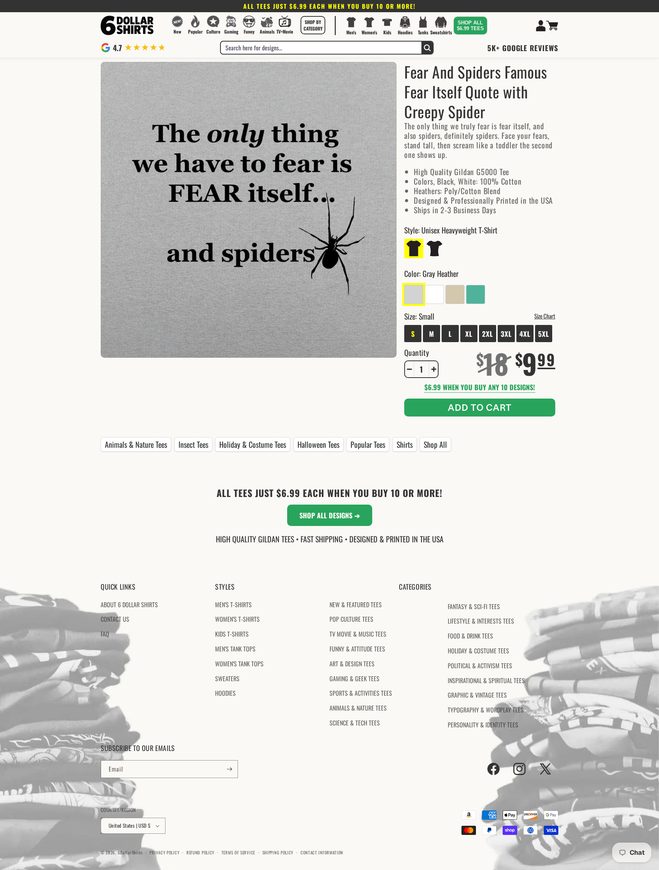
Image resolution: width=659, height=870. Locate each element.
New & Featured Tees (356, 604)
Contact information (322, 852)
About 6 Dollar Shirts (129, 604)
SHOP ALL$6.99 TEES (470, 25)
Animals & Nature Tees (136, 444)
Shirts (405, 444)
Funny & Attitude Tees (357, 648)
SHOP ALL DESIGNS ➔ (329, 515)
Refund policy (200, 852)
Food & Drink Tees (470, 635)
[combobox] (321, 48)
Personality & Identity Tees (483, 724)
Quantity (416, 352)
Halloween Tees (318, 444)
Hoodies (225, 693)
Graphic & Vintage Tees (477, 695)
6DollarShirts (130, 852)
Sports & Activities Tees (361, 693)
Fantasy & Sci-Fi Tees (474, 606)
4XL (524, 334)
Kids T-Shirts (232, 633)
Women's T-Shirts (237, 619)
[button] (313, 25)
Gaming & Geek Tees (354, 678)
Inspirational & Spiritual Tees (486, 680)
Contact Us (115, 619)
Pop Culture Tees (351, 619)
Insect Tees (193, 444)
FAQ (105, 633)
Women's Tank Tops (239, 663)
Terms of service (238, 852)
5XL (543, 334)
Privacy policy (164, 852)
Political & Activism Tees (480, 665)
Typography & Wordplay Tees (486, 709)
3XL (506, 334)
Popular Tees (367, 444)
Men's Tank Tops (235, 648)
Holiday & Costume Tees (252, 444)
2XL (487, 334)
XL (469, 334)
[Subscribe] (229, 769)
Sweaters (227, 678)
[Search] (427, 48)
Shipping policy (278, 852)
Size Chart (544, 316)
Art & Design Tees (352, 663)
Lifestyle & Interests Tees (481, 621)
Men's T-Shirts (233, 604)
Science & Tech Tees (355, 722)
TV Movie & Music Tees (358, 633)
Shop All (435, 444)
